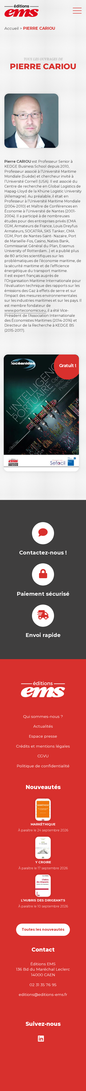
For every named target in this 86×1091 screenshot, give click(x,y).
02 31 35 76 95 (43, 984)
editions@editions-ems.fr (43, 994)
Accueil (11, 28)
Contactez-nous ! (43, 552)
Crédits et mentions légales (43, 746)
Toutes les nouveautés (43, 929)
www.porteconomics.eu (25, 310)
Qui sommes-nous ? (43, 716)
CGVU (43, 756)
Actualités (43, 726)
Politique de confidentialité (43, 766)
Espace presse (43, 736)
